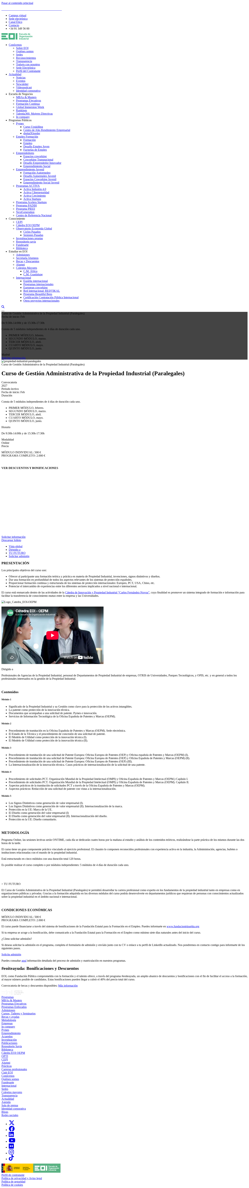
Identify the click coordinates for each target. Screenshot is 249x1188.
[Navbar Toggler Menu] (2, 311)
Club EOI (7, 1072)
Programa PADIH (26, 205)
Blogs (4, 1111)
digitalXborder (31, 133)
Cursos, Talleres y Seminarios (18, 1013)
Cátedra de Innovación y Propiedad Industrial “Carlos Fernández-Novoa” (107, 592)
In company (23, 116)
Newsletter (22, 84)
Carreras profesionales (14, 1069)
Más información (68, 985)
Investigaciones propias (29, 238)
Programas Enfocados (14, 1006)
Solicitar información (13, 357)
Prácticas (6, 1066)
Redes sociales (9, 1115)
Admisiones (23, 254)
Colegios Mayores (26, 267)
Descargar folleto (11, 540)
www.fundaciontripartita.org (183, 926)
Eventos (20, 80)
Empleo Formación (27, 136)
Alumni (20, 264)
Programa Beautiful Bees (37, 294)
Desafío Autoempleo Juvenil (39, 176)
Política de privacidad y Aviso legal (21, 1178)
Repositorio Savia (11, 1046)
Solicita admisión (11, 954)
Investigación (9, 1039)
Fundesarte (22, 244)
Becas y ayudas (10, 1016)
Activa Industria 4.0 (34, 189)
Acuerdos (7, 1036)
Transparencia (24, 61)
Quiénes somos (25, 51)
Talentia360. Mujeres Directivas (34, 113)
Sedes (19, 54)
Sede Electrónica (25, 67)
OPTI (4, 1056)
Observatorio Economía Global (34, 228)
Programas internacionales (38, 284)
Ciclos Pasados (32, 231)
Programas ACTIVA (28, 185)
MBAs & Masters (26, 97)
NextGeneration (25, 212)
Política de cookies (12, 1184)
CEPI (19, 221)
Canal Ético (15, 22)
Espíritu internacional (35, 281)
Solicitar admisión (19, 556)
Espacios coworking (35, 156)
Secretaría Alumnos (27, 258)
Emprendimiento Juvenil (30, 169)
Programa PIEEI (25, 208)
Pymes (20, 123)
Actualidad (15, 74)
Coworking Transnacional (38, 159)
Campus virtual (17, 15)
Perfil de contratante (12, 1175)
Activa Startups (32, 198)
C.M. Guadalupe (33, 274)
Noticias (21, 77)
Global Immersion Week (30, 107)
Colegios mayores (11, 1092)
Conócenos (15, 44)
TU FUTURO (17, 552)
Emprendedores (25, 153)
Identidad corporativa (28, 90)
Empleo (27, 143)
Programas (7, 997)
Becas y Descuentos (27, 261)
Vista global (15, 546)
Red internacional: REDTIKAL (41, 290)
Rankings (21, 110)
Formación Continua (28, 103)
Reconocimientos (26, 57)
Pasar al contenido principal (17, 3)
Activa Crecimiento (34, 195)
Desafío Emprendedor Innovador (42, 162)
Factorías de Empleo (35, 149)
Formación (29, 139)
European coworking (35, 287)
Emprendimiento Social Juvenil (41, 182)
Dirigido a (14, 549)
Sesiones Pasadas (33, 235)
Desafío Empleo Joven (36, 146)
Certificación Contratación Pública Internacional (51, 297)
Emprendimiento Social (36, 166)
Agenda (6, 1102)
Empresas (7, 1023)
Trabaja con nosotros (28, 64)
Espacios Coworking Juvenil (39, 179)
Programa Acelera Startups (31, 202)
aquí (24, 960)
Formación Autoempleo (36, 172)
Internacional (23, 277)
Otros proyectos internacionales (41, 300)
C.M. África (30, 271)
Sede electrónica (18, 18)
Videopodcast (24, 87)
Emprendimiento (11, 1033)
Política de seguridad (13, 1181)
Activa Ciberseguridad (36, 192)
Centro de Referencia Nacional (34, 215)
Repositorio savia (26, 241)
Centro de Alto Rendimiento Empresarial (46, 130)
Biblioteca (22, 248)
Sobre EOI (22, 48)
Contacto (14, 25)
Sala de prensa (9, 1105)
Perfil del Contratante (28, 71)
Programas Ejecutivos (28, 100)
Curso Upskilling (33, 126)
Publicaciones (9, 1043)
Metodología (8, 1020)
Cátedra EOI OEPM (28, 225)
